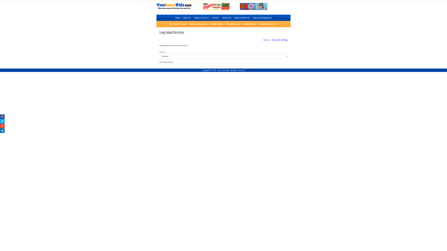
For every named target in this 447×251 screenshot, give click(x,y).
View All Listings (280, 40)
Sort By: (162, 52)
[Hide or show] (189, 45)
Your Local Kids (223, 70)
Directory (267, 39)
